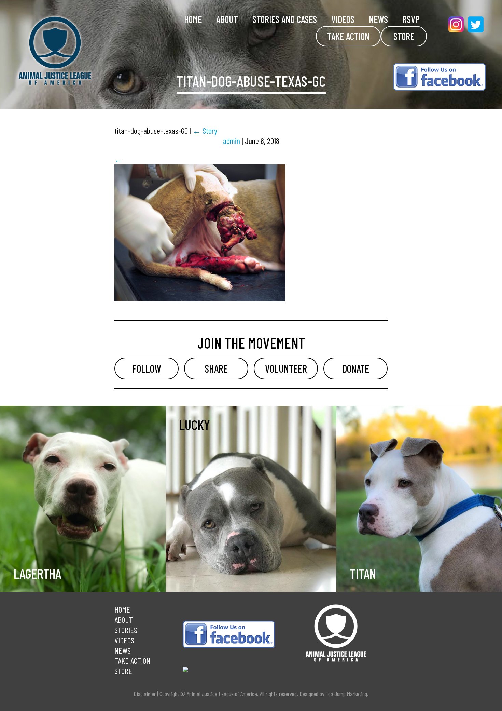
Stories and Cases (284, 19)
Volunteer (286, 368)
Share (216, 368)
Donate (355, 368)
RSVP (411, 19)
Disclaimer (145, 693)
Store (403, 36)
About (227, 19)
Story (205, 130)
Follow (146, 368)
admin (231, 141)
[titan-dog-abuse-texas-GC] (199, 298)
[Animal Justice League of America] (75, 50)
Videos (342, 19)
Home (193, 19)
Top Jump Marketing (346, 693)
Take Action (348, 36)
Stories (125, 630)
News (378, 19)
